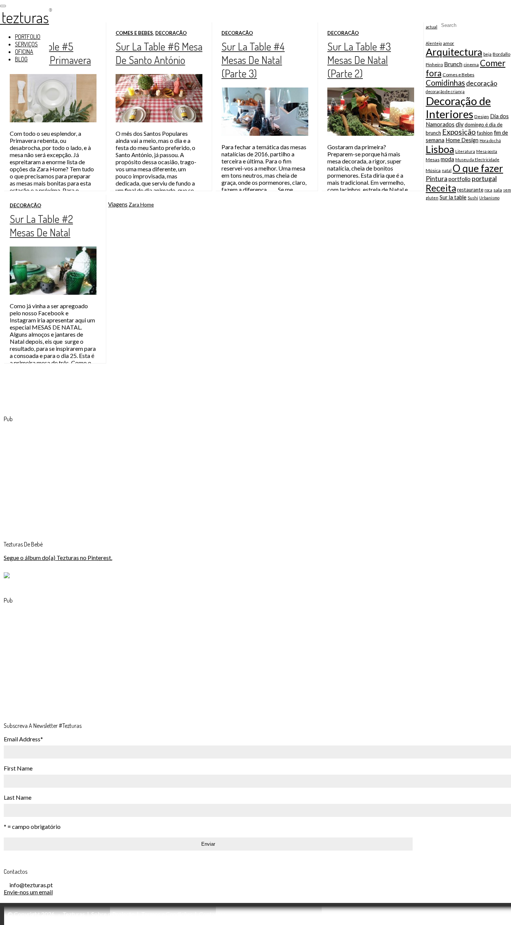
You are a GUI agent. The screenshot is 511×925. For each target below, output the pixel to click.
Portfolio (27, 36)
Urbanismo (489, 197)
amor (448, 43)
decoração (481, 83)
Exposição (459, 132)
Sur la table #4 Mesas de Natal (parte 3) (253, 60)
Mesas (433, 159)
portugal (484, 178)
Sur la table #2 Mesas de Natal (41, 225)
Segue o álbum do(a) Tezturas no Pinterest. (58, 557)
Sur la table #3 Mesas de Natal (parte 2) (359, 60)
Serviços (26, 44)
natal (447, 170)
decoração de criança (445, 91)
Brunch (453, 63)
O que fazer (478, 168)
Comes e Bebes (134, 33)
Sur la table (453, 197)
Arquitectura (454, 52)
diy (459, 124)
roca (488, 189)
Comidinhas (445, 82)
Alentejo (434, 43)
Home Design (462, 140)
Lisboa (440, 149)
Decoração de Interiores (458, 107)
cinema (471, 64)
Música (433, 170)
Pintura (436, 178)
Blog (21, 59)
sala (497, 190)
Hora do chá (490, 140)
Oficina (24, 51)
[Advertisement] (60, 475)
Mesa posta (486, 151)
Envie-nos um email (28, 891)
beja (487, 54)
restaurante (470, 190)
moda (447, 159)
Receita (441, 188)
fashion (485, 133)
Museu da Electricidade (477, 159)
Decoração (171, 33)
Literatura (465, 151)
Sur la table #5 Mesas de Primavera (50, 53)
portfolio (460, 178)
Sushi (473, 197)
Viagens (118, 204)
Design (481, 116)
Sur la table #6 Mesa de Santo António (159, 53)
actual (431, 26)
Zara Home (141, 205)
